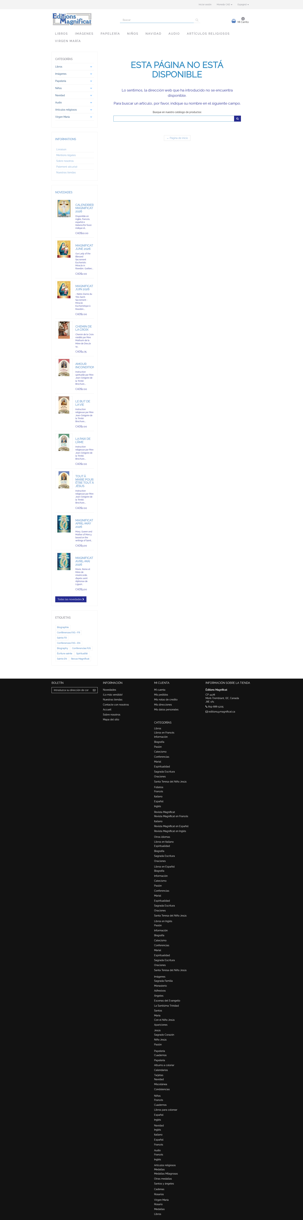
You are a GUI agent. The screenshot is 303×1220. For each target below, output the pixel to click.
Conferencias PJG (81, 648)
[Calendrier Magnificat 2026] (64, 208)
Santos (158, 1010)
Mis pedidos (161, 694)
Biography (62, 648)
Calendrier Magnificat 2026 (84, 208)
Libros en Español (164, 866)
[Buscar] (197, 20)
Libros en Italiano (164, 841)
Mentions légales (66, 155)
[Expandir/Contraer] (91, 66)
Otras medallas (163, 1178)
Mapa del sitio (111, 719)
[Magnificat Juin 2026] (64, 289)
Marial (157, 761)
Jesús (157, 1030)
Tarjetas (158, 1075)
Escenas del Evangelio (167, 1000)
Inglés (157, 806)
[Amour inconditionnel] (64, 367)
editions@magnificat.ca (222, 711)
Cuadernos (160, 1055)
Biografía (159, 742)
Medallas (159, 1169)
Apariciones (160, 1024)
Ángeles (158, 995)
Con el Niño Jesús (164, 1019)
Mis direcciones (163, 704)
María (157, 1015)
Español (158, 801)
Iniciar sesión (205, 4)
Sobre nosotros (65, 161)
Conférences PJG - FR (68, 632)
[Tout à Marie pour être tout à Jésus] (64, 480)
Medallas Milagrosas (166, 1173)
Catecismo (160, 751)
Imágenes (84, 33)
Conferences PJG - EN (68, 643)
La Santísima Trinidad (166, 1005)
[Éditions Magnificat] (83, 19)
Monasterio (160, 985)
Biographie (63, 627)
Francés (158, 791)
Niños (133, 33)
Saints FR (62, 637)
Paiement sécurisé (66, 166)
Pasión (158, 746)
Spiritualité (82, 653)
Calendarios (161, 1070)
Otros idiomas (162, 836)
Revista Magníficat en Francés (171, 816)
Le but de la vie (82, 403)
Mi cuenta (159, 689)
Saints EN (62, 658)
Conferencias (161, 756)
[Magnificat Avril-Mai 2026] (64, 561)
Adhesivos (160, 990)
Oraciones (160, 776)
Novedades (63, 192)
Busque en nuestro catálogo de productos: (177, 112)
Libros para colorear (165, 1109)
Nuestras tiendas (66, 172)
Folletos (158, 787)
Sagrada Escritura (164, 771)
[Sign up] (94, 690)
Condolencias (162, 1089)
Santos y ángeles (164, 1183)
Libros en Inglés (163, 921)
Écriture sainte (64, 653)
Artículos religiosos (208, 33)
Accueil (107, 709)
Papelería (110, 33)
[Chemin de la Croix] (64, 330)
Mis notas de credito (165, 699)
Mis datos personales (166, 709)
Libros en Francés (164, 732)
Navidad (153, 33)
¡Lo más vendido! (113, 694)
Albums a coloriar (164, 1065)
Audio (174, 33)
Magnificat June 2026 (84, 247)
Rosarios (159, 1194)
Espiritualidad (162, 766)
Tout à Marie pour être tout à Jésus (84, 481)
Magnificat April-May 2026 (84, 523)
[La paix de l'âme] (64, 442)
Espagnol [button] (242, 4)
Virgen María (68, 41)
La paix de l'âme (82, 440)
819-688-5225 (216, 706)
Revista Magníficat (164, 812)
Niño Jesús (160, 1039)
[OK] (237, 119)
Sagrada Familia (163, 980)
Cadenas (159, 1189)
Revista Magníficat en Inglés (170, 831)
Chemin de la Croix (83, 328)
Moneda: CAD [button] (224, 4)
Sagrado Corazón (164, 1034)
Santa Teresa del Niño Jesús (170, 781)
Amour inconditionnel (88, 365)
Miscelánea (160, 1084)
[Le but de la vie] (64, 405)
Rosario (158, 1204)
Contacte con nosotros (116, 704)
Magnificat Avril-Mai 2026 (84, 561)
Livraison (61, 149)
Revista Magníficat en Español (171, 826)
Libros (61, 33)
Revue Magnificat (80, 658)
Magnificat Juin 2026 (84, 287)
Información (161, 736)
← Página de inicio (177, 138)
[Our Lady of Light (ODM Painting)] (64, 524)
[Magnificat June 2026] (64, 249)
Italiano (158, 796)
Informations (65, 139)
